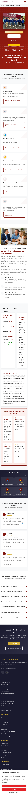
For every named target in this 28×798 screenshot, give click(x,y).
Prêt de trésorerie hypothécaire (8, 693)
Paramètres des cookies (14, 792)
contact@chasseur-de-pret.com (11, 668)
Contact (2, 757)
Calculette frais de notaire (6, 710)
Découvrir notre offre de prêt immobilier (12, 101)
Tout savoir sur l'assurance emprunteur (12, 214)
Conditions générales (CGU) (7, 769)
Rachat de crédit (4, 684)
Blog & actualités (5, 745)
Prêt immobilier (4, 680)
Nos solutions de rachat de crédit (13, 170)
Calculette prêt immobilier (7, 708)
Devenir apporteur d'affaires (7, 755)
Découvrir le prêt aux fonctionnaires (10, 125)
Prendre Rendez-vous (14, 40)
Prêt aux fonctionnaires (6, 682)
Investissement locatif (6, 686)
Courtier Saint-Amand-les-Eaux (8, 731)
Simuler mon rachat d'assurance (8, 705)
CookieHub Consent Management (16, 795)
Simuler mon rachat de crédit (7, 703)
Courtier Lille (4, 727)
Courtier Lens (4, 724)
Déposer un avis (4, 750)
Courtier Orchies (4, 729)
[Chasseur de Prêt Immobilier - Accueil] (5, 2)
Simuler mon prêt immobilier (12, 148)
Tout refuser (14, 789)
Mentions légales (5, 764)
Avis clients (3, 748)
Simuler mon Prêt (14, 36)
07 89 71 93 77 (14, 643)
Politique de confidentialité (7, 767)
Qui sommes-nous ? (5, 743)
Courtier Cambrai (5, 720)
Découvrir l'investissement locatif (14, 192)
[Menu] (25, 2)
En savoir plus (5, 782)
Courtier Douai (4, 722)
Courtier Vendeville (5, 733)
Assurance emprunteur (6, 689)
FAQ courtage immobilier (6, 752)
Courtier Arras (4, 717)
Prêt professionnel (5, 691)
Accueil (2, 5)
